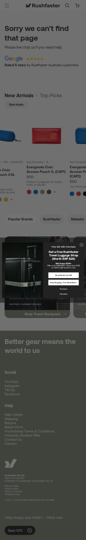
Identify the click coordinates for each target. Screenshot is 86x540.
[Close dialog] (81, 244)
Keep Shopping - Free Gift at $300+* (63, 282)
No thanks (63, 289)
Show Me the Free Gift (63, 275)
